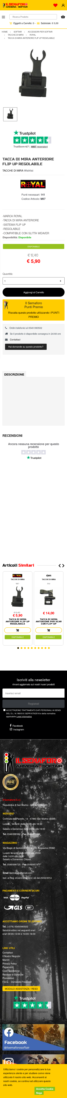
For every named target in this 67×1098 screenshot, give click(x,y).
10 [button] (49, 648)
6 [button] (35, 648)
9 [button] (45, 648)
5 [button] (32, 648)
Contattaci (14, 339)
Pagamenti (7, 967)
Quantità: (8, 274)
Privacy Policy (9, 963)
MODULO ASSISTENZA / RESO (21, 988)
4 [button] (28, 648)
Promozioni (8, 978)
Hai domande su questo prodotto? (25, 346)
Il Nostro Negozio (11, 956)
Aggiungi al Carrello (33, 292)
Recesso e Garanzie (12, 974)
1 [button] (18, 648)
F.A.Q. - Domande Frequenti (17, 981)
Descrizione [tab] (14, 374)
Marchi (5, 959)
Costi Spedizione (11, 970)
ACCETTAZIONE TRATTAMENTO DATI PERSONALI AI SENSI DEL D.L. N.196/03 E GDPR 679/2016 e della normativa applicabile (33, 713)
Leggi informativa (24, 716)
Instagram (18, 729)
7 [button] (39, 648)
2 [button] (21, 648)
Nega (39, 1093)
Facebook (18, 725)
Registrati (33, 703)
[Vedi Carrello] (63, 17)
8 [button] (42, 648)
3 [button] (25, 648)
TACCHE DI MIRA (12, 170)
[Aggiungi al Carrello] (17, 630)
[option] (33, 76)
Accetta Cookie (44, 1089)
